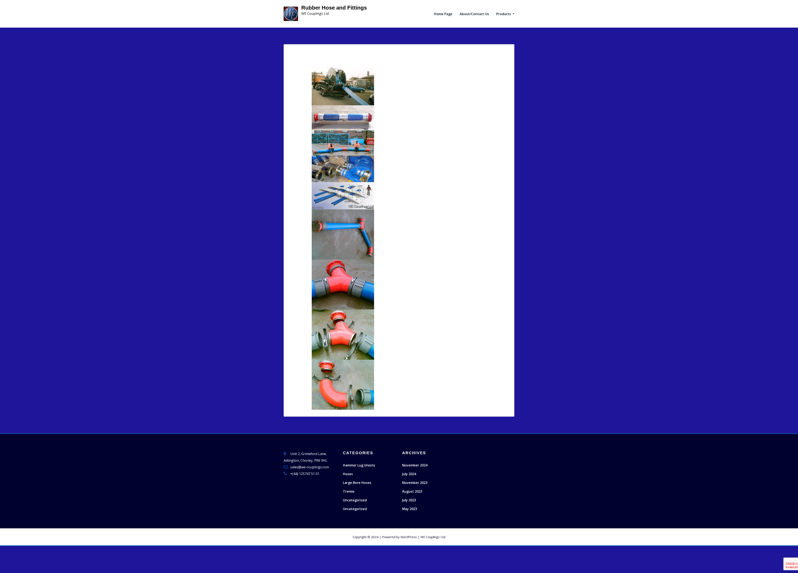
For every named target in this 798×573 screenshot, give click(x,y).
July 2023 (409, 500)
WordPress (408, 537)
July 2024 (409, 474)
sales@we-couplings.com (309, 467)
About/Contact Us (474, 14)
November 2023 (414, 482)
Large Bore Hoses (357, 482)
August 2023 (412, 491)
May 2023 (409, 509)
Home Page (443, 14)
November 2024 (414, 465)
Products (504, 14)
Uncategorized (355, 509)
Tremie (349, 491)
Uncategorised (355, 500)
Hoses (348, 474)
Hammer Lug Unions (359, 465)
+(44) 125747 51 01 (304, 473)
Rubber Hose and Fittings (334, 8)
